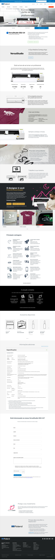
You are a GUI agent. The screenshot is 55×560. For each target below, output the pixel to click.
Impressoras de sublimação (5, 547)
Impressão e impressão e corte (5, 543)
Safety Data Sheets (36, 548)
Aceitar (50, 1)
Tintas (2, 548)
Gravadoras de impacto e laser (17, 548)
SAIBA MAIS (30, 57)
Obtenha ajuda (35, 544)
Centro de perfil (35, 549)
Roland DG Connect (25, 545)
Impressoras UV (4, 546)
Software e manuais (36, 547)
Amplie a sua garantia (36, 545)
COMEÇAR (9, 203)
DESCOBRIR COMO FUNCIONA (18, 203)
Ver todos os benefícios (26, 283)
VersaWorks (24, 544)
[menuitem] (3, 7)
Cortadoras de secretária (16, 545)
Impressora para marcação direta (17, 550)
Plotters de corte (15, 544)
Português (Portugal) (4, 556)
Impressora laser (15, 549)
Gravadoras (14, 547)
